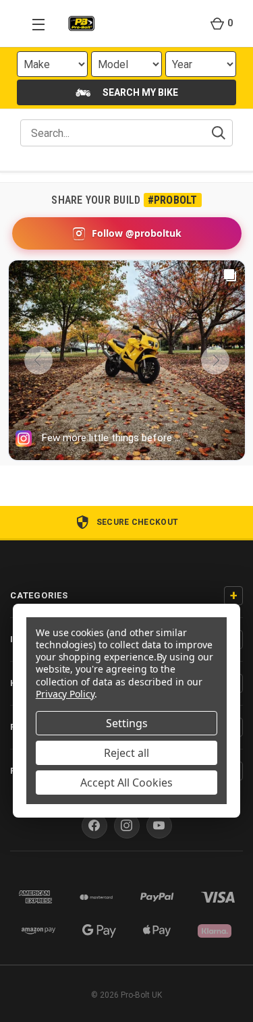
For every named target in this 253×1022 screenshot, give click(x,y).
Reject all (126, 752)
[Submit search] (218, 133)
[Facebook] (94, 826)
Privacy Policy (65, 693)
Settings (127, 723)
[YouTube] (159, 826)
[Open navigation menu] (32, 23)
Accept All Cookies (126, 782)
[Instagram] (127, 826)
